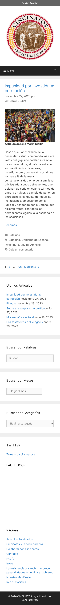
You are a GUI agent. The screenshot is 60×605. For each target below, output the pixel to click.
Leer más (11, 225)
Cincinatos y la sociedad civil (24, 544)
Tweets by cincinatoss (20, 454)
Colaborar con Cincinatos (22, 549)
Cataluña (14, 235)
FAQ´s (10, 558)
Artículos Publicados (19, 539)
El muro (11, 303)
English (25, 3)
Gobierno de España (35, 239)
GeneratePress (30, 599)
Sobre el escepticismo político (25, 308)
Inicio (9, 563)
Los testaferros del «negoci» (24, 322)
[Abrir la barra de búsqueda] (55, 71)
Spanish (34, 3)
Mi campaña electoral (20, 317)
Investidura (12, 244)
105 (20, 266)
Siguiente (32, 266)
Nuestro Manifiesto (18, 577)
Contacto (12, 553)
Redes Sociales (16, 582)
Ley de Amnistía (31, 244)
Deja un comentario (20, 249)
